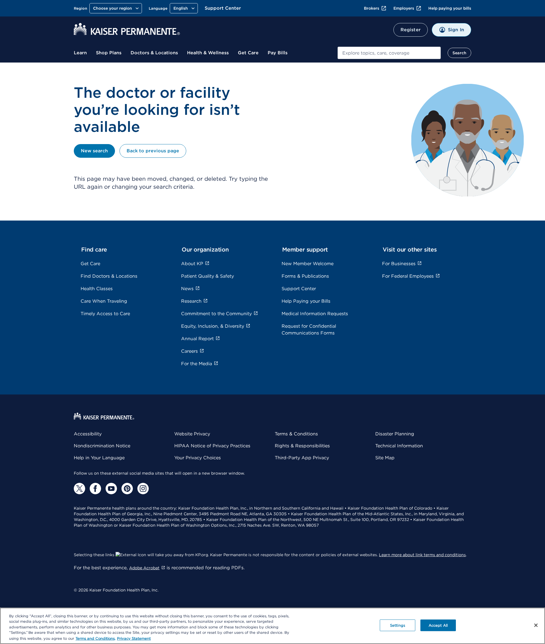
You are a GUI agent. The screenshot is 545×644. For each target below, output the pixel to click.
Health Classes (97, 288)
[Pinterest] (127, 488)
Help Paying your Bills (306, 301)
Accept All (438, 625)
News (187, 288)
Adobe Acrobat (144, 568)
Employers (403, 8)
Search (459, 53)
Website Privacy (192, 434)
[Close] (536, 625)
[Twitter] (79, 488)
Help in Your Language (99, 457)
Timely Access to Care (105, 313)
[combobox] (389, 53)
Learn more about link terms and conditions (422, 554)
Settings (397, 625)
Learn (80, 52)
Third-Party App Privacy (302, 457)
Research (191, 301)
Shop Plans (108, 52)
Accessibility (88, 434)
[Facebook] (95, 488)
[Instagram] (143, 488)
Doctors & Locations (154, 52)
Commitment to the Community (216, 313)
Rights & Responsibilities (302, 445)
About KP (192, 263)
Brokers (371, 8)
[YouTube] (111, 488)
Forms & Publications (305, 276)
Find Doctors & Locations (109, 276)
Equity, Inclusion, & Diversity (212, 326)
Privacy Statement (134, 638)
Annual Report (197, 338)
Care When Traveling (104, 301)
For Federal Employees (408, 276)
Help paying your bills (449, 8)
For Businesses (399, 263)
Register (411, 29)
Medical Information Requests (315, 313)
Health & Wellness (208, 52)
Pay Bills (278, 52)
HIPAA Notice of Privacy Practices (212, 445)
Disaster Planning (394, 434)
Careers (189, 351)
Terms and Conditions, (96, 638)
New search (94, 150)
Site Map (385, 457)
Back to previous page (153, 150)
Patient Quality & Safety (207, 276)
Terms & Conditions (296, 434)
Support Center (223, 8)
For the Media (196, 363)
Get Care (248, 52)
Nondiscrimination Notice (102, 445)
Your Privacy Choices (197, 457)
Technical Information (399, 445)
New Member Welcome (308, 263)
